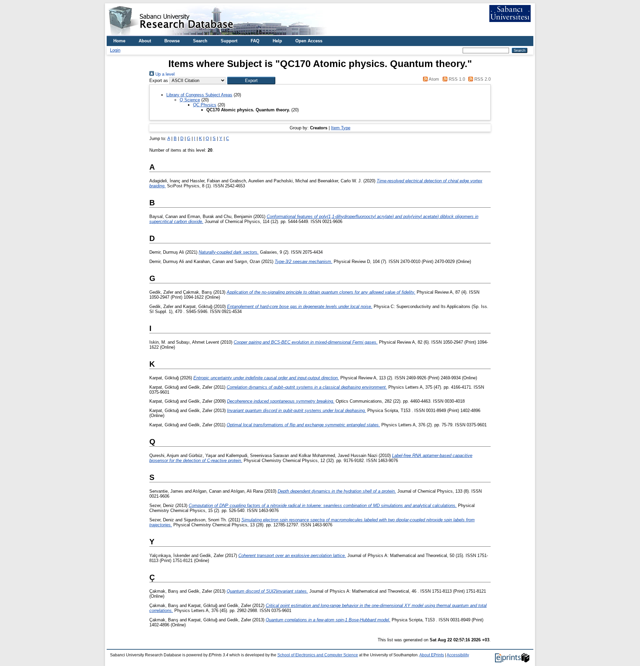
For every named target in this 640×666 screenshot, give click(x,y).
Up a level (164, 74)
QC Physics (204, 104)
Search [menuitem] (200, 40)
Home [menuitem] (119, 40)
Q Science (190, 99)
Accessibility (458, 655)
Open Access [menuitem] (308, 40)
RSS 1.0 (456, 79)
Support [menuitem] (229, 40)
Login (115, 50)
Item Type (340, 127)
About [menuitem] (145, 40)
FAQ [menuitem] (255, 40)
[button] (251, 80)
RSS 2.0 (482, 79)
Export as (158, 80)
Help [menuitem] (277, 40)
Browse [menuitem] (172, 40)
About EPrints (431, 655)
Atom (433, 79)
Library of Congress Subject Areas (199, 94)
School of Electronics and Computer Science (317, 655)
